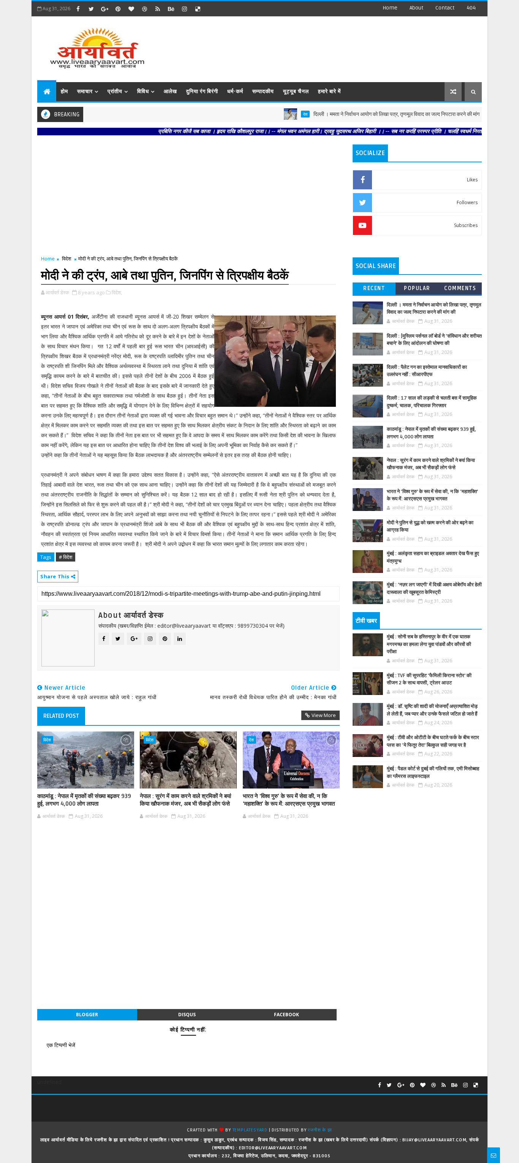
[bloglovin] (131, 8)
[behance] (171, 8)
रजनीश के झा (320, 1130)
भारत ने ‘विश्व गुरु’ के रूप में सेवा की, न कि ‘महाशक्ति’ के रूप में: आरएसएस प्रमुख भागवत (289, 800)
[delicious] (197, 8)
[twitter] (91, 8)
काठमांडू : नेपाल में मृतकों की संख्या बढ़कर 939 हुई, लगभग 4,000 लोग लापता (84, 800)
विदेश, (117, 292)
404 (471, 8)
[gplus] (104, 8)
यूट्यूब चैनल (296, 91)
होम (64, 91)
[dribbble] (144, 8)
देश (277, 114)
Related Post (61, 715)
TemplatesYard (250, 1130)
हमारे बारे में (329, 91)
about (416, 8)
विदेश (66, 258)
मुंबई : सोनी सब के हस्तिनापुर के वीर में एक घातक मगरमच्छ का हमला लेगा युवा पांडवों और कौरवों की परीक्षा (429, 644)
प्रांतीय (115, 91)
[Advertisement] (342, 46)
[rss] (157, 8)
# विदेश (65, 557)
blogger (87, 1014)
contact (444, 8)
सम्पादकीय (263, 91)
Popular (417, 288)
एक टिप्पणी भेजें (61, 1045)
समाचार (85, 91)
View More (324, 715)
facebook (286, 1014)
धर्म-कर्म (235, 91)
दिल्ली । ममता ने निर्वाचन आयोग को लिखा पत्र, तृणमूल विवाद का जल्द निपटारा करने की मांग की (371, 114)
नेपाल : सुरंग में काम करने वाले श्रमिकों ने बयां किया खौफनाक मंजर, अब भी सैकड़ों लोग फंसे (185, 800)
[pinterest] (117, 8)
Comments (460, 288)
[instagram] (184, 8)
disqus (187, 1014)
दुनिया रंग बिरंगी (202, 91)
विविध (143, 91)
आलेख (170, 91)
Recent (374, 288)
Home (390, 8)
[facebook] (78, 8)
